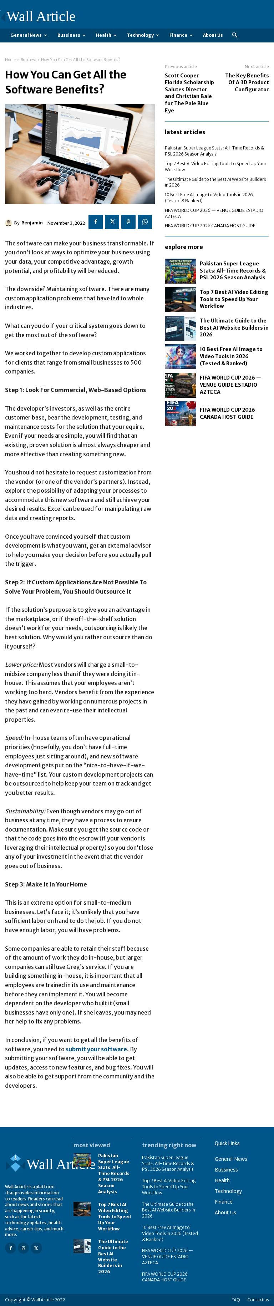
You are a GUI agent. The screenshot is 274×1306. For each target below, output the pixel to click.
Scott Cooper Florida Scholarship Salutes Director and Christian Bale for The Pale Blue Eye (189, 93)
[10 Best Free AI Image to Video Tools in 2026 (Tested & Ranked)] (180, 356)
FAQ (236, 1299)
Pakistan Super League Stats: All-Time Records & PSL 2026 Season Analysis (214, 151)
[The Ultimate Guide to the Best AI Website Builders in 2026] (180, 328)
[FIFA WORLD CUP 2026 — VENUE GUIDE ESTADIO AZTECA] (180, 385)
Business (28, 59)
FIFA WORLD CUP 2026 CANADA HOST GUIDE (210, 225)
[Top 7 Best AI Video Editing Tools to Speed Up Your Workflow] (180, 299)
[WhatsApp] (145, 222)
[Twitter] (112, 222)
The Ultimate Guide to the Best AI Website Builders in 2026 (234, 327)
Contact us (258, 1299)
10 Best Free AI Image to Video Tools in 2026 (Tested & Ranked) (231, 356)
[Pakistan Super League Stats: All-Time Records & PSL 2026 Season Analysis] (180, 271)
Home (10, 59)
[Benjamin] (9, 223)
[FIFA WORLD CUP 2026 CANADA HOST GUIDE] (180, 413)
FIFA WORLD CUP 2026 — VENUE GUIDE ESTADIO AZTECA (231, 385)
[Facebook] (95, 222)
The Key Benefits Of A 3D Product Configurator (247, 82)
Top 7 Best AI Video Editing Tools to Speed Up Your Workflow (234, 299)
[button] (234, 35)
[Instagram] (23, 1248)
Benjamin (32, 222)
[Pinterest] (128, 222)
